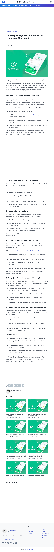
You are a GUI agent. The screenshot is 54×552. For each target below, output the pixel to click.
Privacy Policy (45, 533)
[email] (23, 385)
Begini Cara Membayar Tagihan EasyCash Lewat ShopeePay (36, 455)
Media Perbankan (23, 1)
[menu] (3, 2)
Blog (30, 535)
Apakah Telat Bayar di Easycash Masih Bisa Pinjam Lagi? (25, 250)
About (43, 529)
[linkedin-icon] (16, 543)
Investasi (31, 531)
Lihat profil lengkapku (8, 539)
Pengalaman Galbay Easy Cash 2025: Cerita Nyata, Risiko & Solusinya (15, 435)
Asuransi (31, 533)
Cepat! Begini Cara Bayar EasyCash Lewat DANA (15, 414)
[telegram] (17, 385)
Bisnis (30, 529)
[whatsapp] (15, 385)
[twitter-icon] (5, 543)
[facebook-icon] (3, 543)
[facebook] (9, 385)
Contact (44, 531)
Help (43, 537)
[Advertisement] (27, 19)
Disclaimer (44, 535)
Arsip (43, 539)
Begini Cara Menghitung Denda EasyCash (36, 476)
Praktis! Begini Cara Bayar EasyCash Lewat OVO (15, 476)
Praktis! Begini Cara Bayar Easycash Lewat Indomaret (37, 435)
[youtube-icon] (11, 543)
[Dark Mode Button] (51, 2)
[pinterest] (20, 385)
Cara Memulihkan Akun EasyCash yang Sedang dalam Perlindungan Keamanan (16, 455)
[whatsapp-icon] (13, 543)
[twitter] (12, 385)
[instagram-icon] (8, 543)
